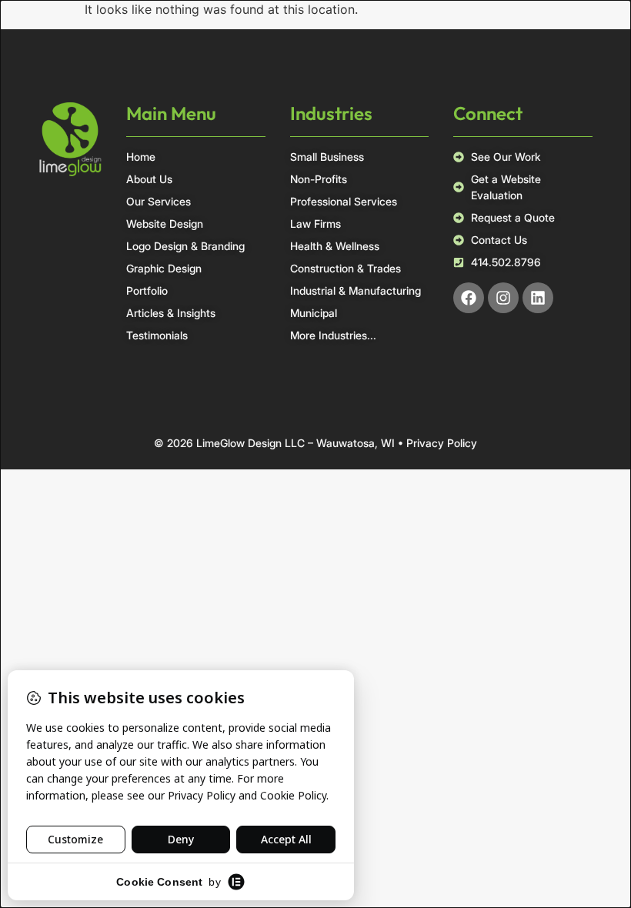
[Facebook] (468, 297)
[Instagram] (503, 297)
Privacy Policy (441, 442)
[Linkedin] (537, 297)
